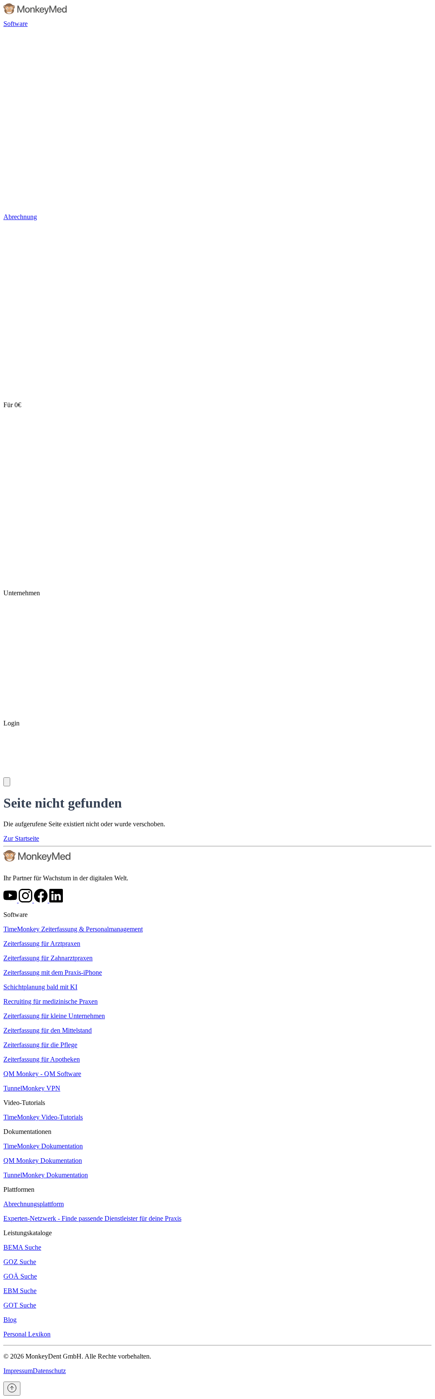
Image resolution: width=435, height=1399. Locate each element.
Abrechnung (20, 216)
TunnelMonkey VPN (31, 1088)
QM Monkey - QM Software (42, 1073)
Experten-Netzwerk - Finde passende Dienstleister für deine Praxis (92, 1218)
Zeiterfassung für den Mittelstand (47, 1030)
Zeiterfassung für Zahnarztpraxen (48, 958)
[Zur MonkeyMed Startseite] (37, 863)
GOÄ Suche (20, 1276)
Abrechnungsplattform (33, 1204)
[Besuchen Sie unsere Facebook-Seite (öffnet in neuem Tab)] (41, 900)
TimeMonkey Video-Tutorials (43, 1117)
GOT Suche (19, 1305)
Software (15, 23)
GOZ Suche (19, 1261)
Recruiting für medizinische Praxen (50, 1001)
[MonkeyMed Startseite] (35, 16)
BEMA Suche (22, 1247)
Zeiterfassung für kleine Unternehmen (54, 1015)
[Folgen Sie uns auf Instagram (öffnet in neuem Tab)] (26, 900)
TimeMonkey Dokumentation (43, 1146)
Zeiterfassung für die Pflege (40, 1044)
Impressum (18, 1370)
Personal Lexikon (27, 1334)
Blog (10, 1319)
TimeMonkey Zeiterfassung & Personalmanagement (73, 929)
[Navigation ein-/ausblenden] (6, 781)
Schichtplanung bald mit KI (40, 987)
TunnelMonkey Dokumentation (45, 1175)
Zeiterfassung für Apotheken (41, 1059)
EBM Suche (20, 1290)
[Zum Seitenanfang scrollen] (11, 1389)
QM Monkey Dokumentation (42, 1160)
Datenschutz (49, 1370)
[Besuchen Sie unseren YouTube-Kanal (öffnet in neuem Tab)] (11, 900)
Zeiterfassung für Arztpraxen (41, 943)
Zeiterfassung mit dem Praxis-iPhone (52, 972)
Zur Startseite (21, 838)
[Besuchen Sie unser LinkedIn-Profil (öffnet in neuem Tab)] (56, 900)
